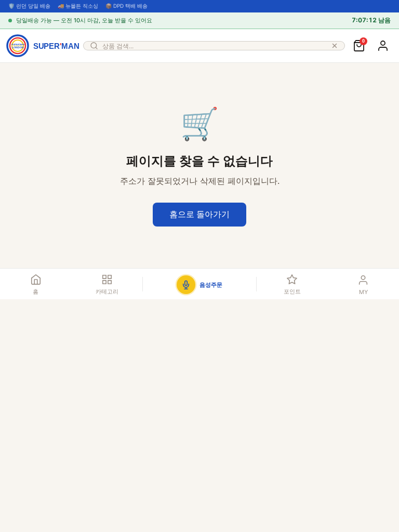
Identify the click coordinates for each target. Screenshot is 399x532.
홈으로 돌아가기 (199, 214)
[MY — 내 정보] (383, 46)
